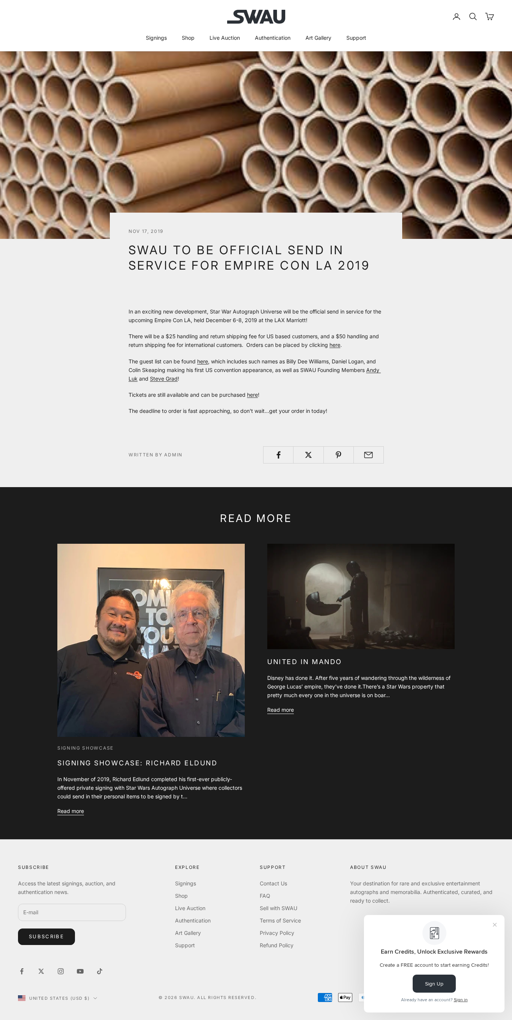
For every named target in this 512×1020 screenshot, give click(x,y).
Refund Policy (276, 945)
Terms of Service (280, 920)
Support (356, 37)
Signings (156, 37)
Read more (70, 811)
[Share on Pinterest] (338, 455)
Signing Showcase (85, 748)
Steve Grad (164, 378)
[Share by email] (368, 455)
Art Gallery (318, 37)
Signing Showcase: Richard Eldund (137, 763)
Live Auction (225, 37)
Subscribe (46, 936)
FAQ (265, 895)
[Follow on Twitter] (41, 971)
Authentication (272, 37)
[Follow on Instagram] (60, 971)
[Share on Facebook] (278, 455)
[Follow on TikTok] (99, 971)
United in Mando (304, 662)
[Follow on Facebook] (21, 971)
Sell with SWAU (278, 908)
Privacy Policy (277, 933)
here (334, 345)
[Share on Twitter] (308, 455)
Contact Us (273, 883)
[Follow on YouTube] (80, 971)
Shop (188, 37)
